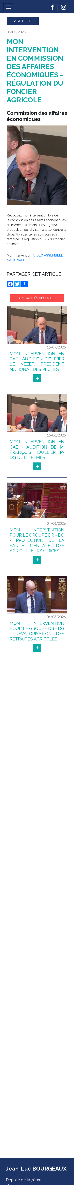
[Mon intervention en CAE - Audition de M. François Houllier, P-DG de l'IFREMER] (37, 466)
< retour (23, 21)
